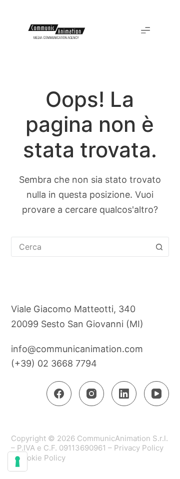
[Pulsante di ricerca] (159, 246)
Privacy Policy (139, 448)
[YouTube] (156, 393)
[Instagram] (91, 393)
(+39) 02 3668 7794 (54, 363)
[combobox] (81, 247)
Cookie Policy (41, 458)
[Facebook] (59, 393)
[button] (145, 31)
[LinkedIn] (124, 393)
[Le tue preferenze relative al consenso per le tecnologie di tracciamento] (17, 461)
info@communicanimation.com (77, 349)
